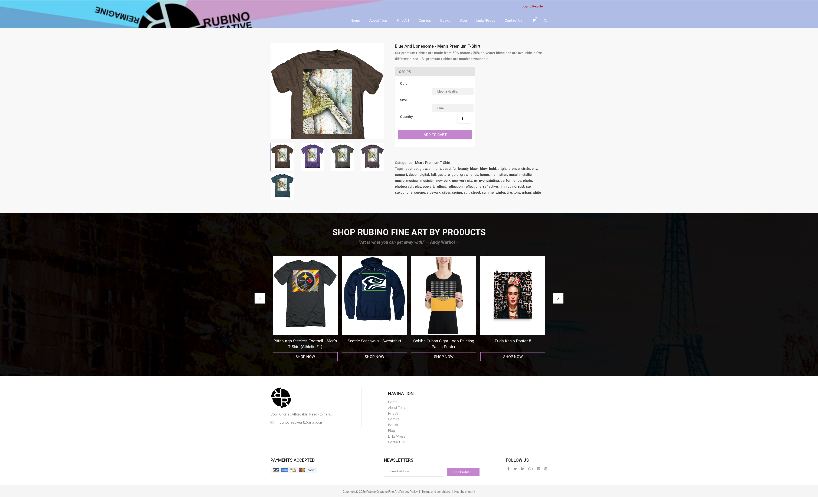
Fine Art (403, 20)
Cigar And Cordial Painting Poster (443, 340)
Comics (425, 20)
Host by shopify (464, 491)
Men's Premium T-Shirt (432, 163)
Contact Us (514, 20)
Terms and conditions (436, 491)
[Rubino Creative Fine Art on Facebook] (508, 469)
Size (403, 100)
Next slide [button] (558, 298)
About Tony (378, 20)
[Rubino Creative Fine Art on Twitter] (515, 469)
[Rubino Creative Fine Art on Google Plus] (530, 469)
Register (538, 6)
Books (445, 20)
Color (404, 84)
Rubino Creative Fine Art (382, 491)
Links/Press (485, 20)
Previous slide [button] (260, 298)
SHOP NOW (305, 356)
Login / (526, 6)
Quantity (406, 117)
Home (355, 20)
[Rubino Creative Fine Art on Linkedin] (522, 469)
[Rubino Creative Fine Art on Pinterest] (538, 469)
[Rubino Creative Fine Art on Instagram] (545, 469)
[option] (305, 308)
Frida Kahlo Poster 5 (374, 340)
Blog (463, 20)
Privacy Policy (408, 491)
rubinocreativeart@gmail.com (300, 422)
